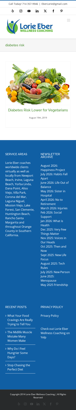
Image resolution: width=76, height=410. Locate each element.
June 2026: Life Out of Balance (55, 185)
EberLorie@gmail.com (54, 3)
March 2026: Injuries (54, 208)
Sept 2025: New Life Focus (53, 257)
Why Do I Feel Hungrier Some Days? (17, 353)
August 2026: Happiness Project (53, 168)
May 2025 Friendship (54, 285)
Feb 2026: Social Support (51, 214)
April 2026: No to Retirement (52, 202)
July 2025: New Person (55, 272)
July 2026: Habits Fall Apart (54, 176)
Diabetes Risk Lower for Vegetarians (38, 110)
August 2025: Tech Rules (53, 266)
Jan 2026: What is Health (52, 223)
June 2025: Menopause (49, 278)
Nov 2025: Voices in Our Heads (53, 240)
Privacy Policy (50, 316)
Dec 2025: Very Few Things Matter (53, 232)
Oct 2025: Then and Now (53, 249)
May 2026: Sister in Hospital (53, 193)
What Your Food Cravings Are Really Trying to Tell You (20, 320)
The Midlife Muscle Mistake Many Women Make (19, 336)
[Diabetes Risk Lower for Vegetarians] (38, 83)
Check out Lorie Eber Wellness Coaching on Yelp (55, 333)
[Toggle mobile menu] (69, 20)
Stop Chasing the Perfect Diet (18, 367)
